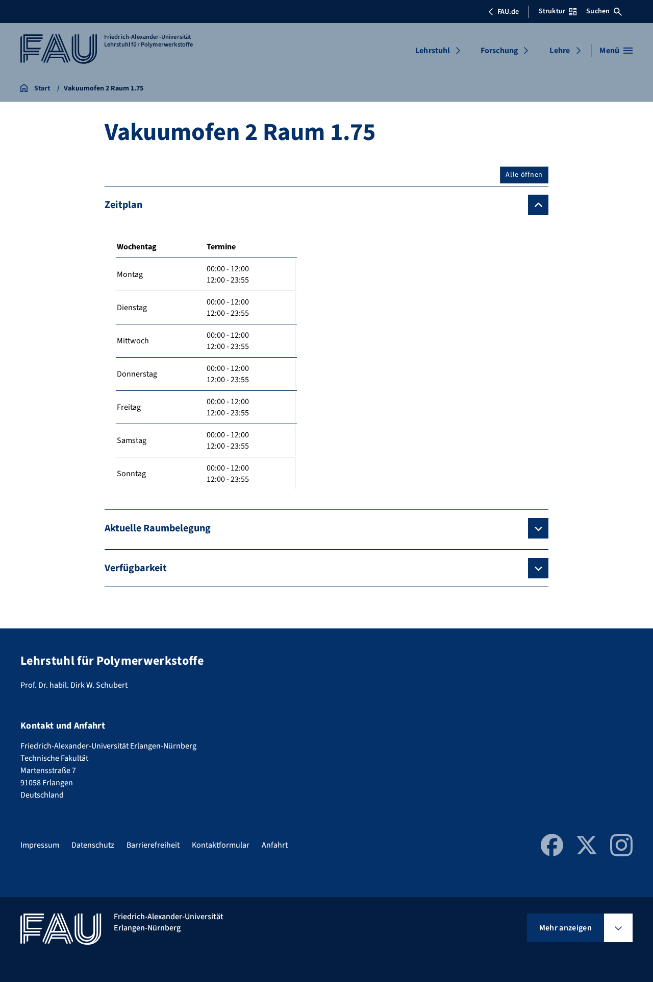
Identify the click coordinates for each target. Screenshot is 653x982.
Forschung (499, 50)
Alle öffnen (524, 175)
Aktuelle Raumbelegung (158, 528)
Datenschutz (92, 845)
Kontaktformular (220, 845)
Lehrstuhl (432, 50)
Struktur (552, 11)
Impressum (39, 845)
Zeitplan (123, 205)
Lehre (559, 50)
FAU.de (508, 12)
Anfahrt (275, 845)
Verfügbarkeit (136, 568)
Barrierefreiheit (153, 845)
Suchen (598, 11)
